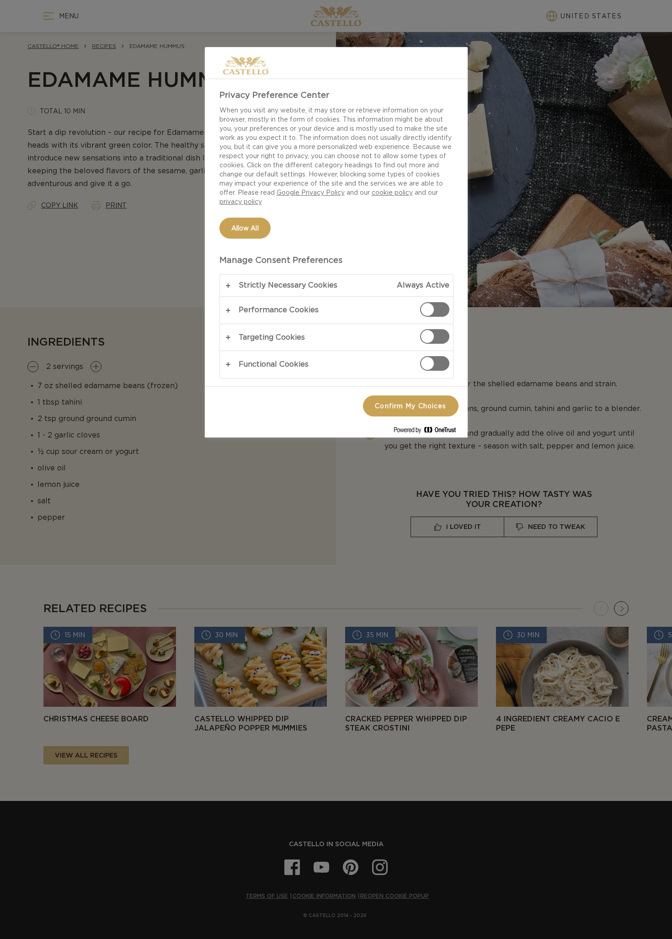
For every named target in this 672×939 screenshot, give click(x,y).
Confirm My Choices (410, 406)
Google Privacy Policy (311, 192)
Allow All (245, 228)
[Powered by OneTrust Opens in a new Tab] (428, 431)
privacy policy (240, 201)
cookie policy (392, 192)
